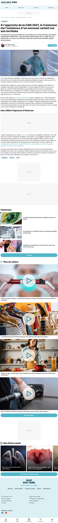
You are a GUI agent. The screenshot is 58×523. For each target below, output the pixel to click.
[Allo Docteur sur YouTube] (6, 513)
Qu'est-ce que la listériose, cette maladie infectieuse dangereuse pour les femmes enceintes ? (28, 374)
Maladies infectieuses (21, 17)
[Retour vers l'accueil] (29, 2)
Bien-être (21, 7)
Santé (6, 7)
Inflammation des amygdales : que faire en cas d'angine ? (39, 468)
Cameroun (30, 17)
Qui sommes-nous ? (7, 496)
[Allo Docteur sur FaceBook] (2, 513)
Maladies (12, 17)
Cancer (39, 488)
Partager (53, 45)
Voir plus (29, 255)
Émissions (50, 7)
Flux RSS (4, 503)
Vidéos (17, 521)
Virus (17, 157)
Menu (52, 521)
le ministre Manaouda (22, 97)
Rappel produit (19, 488)
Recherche (40, 521)
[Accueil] (29, 482)
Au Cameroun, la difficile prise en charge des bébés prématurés (40, 232)
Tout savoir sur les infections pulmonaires (11, 468)
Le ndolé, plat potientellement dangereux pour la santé (39, 218)
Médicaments (46, 488)
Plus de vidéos (10, 262)
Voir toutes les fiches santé (29, 474)
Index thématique (34, 501)
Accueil (2, 17)
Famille (35, 7)
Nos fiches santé (12, 443)
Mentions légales (6, 498)
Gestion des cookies (34, 496)
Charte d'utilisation (7, 501)
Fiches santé (29, 521)
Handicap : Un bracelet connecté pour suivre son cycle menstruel (39, 246)
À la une (6, 521)
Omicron (24, 135)
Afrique (12, 157)
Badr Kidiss (11, 45)
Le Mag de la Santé (30, 488)
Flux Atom (31, 503)
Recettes (10, 488)
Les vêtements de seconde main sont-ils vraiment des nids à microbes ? (25, 337)
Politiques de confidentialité (36, 498)
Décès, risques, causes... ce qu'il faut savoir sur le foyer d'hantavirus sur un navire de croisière (28, 299)
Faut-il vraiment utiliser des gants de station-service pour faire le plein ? (25, 411)
